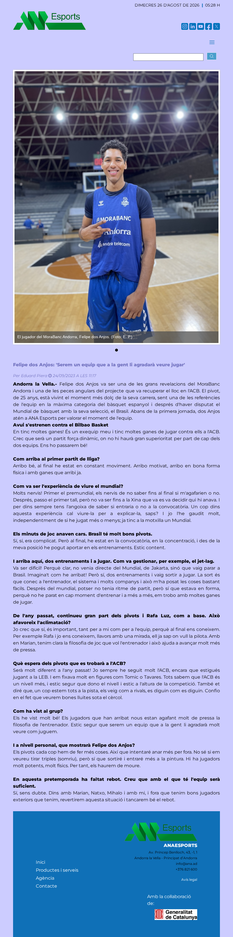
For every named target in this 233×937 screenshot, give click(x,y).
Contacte (46, 886)
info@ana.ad (186, 863)
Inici (40, 862)
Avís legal (189, 879)
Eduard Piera (34, 375)
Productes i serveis (57, 870)
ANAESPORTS (180, 845)
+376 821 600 (186, 869)
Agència (45, 878)
